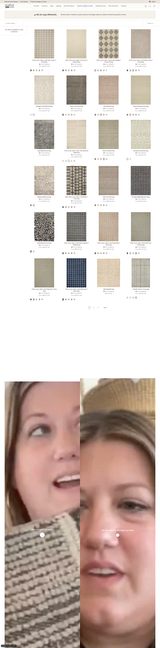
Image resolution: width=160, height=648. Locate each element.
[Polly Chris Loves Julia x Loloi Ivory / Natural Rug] (76, 43)
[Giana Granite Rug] (108, 134)
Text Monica (24, 1)
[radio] (31, 70)
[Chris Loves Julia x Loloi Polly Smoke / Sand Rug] (140, 43)
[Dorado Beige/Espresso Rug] (140, 180)
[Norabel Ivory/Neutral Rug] (44, 90)
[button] (36, 6)
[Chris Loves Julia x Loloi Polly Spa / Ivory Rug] (44, 273)
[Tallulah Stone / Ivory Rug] (140, 273)
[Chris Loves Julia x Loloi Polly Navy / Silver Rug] (76, 273)
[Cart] (154, 6)
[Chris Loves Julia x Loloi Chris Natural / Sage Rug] (76, 134)
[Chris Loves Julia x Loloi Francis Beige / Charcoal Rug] (108, 43)
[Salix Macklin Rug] (108, 273)
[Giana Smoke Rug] (108, 180)
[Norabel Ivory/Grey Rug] (140, 134)
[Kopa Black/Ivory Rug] (44, 134)
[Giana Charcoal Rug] (76, 90)
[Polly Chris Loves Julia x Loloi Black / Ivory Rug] (76, 180)
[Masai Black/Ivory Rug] (44, 226)
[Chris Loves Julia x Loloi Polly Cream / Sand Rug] (44, 43)
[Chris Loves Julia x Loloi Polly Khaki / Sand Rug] (108, 226)
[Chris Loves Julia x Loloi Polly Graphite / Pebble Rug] (76, 226)
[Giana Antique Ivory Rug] (140, 90)
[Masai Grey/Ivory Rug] (44, 180)
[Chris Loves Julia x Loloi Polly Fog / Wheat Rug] (140, 226)
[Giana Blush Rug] (108, 90)
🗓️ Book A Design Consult (38, 2)
